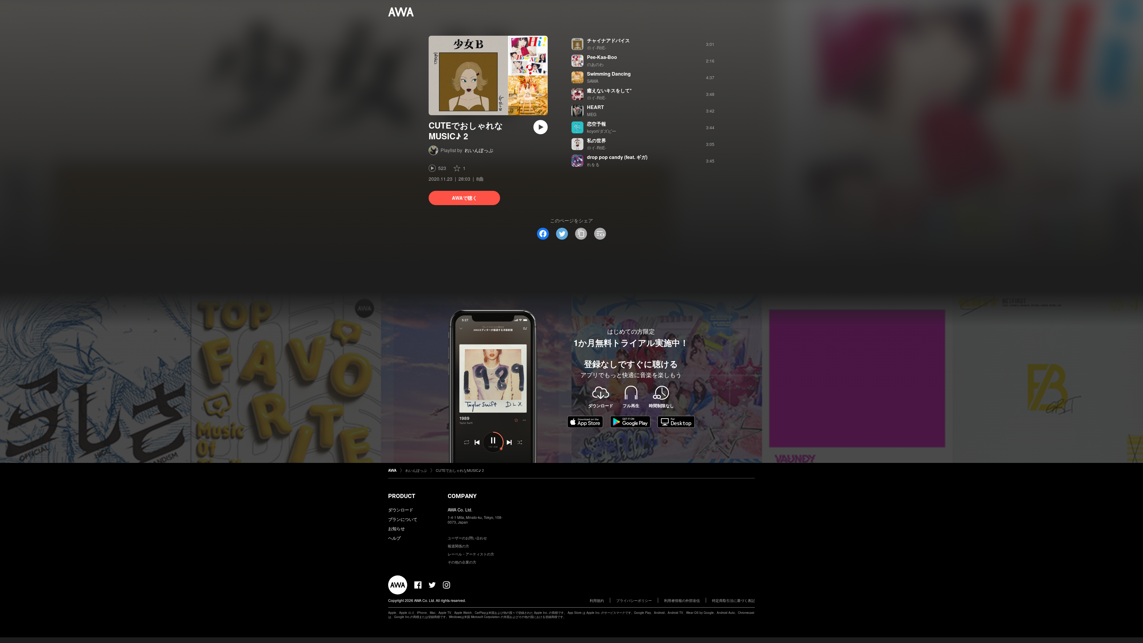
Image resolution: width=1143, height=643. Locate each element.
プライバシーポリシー (634, 600)
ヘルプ (394, 538)
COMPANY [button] (462, 496)
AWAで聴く (464, 197)
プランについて (402, 519)
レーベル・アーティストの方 (471, 553)
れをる (593, 164)
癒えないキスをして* (609, 90)
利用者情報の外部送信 (682, 600)
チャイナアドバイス (608, 40)
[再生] (540, 127)
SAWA (592, 81)
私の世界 (596, 140)
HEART (595, 107)
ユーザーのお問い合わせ (467, 537)
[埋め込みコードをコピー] (600, 234)
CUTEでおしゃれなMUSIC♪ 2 (460, 470)
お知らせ (396, 528)
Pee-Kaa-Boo (602, 57)
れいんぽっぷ (479, 150)
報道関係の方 (458, 545)
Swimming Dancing (609, 73)
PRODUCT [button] (401, 496)
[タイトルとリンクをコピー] (581, 234)
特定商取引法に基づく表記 (733, 600)
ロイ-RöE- (596, 48)
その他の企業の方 (462, 561)
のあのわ (595, 64)
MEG (592, 114)
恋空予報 (596, 123)
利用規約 (597, 600)
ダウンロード (400, 510)
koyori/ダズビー (601, 131)
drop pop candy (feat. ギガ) (617, 157)
